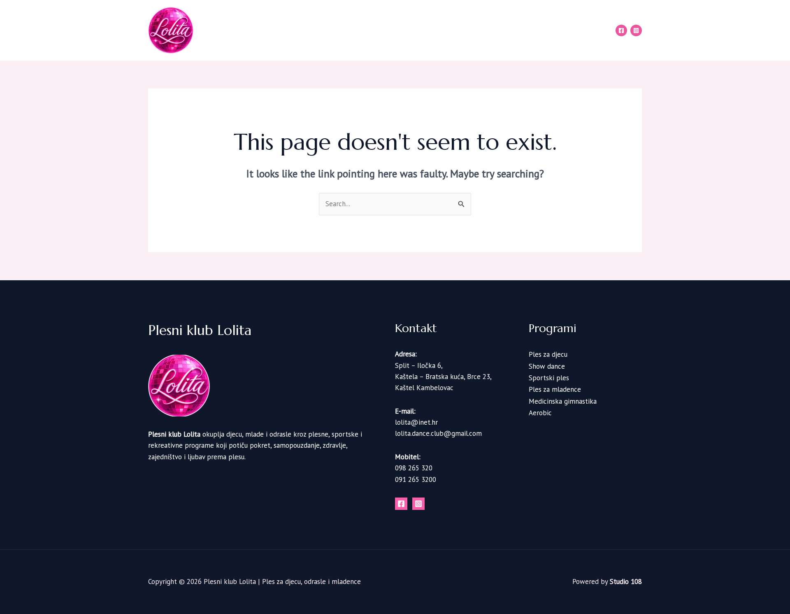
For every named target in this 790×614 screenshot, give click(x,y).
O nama (372, 30)
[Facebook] (621, 30)
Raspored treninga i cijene (486, 30)
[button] (429, 30)
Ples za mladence (555, 389)
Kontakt (588, 30)
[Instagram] (636, 30)
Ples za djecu (548, 354)
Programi (411, 30)
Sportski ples (549, 377)
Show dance (547, 366)
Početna (335, 30)
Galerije (550, 30)
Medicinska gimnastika (563, 401)
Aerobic (540, 412)
